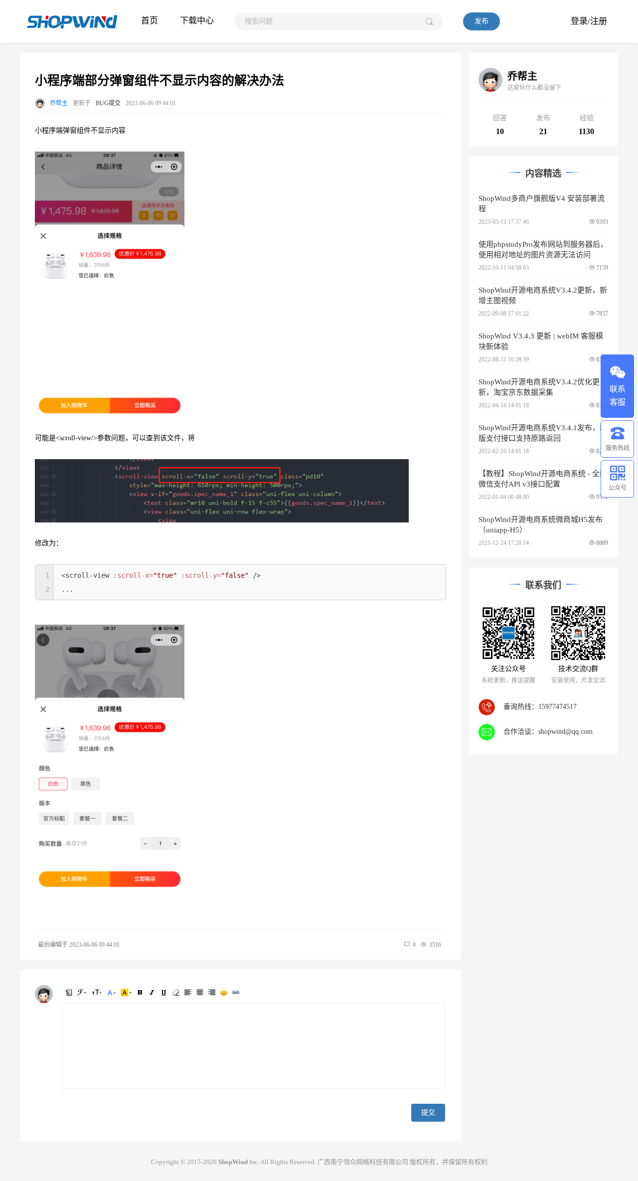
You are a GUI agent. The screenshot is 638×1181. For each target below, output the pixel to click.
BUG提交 (108, 103)
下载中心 (197, 20)
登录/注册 (589, 21)
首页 (149, 20)
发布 (481, 21)
